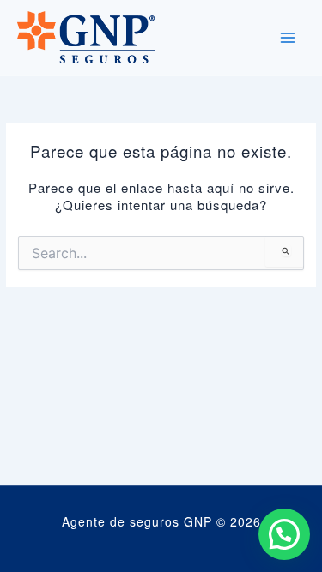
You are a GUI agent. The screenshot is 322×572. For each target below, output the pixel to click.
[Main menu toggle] (287, 38)
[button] (284, 534)
